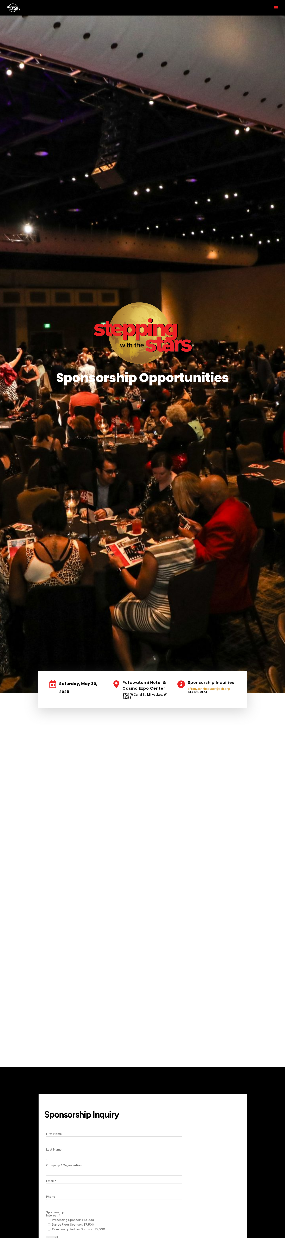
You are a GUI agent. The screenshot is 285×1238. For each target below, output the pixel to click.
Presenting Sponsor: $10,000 (73, 1220)
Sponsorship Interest (55, 1213)
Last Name (53, 1149)
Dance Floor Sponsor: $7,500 (73, 1224)
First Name (54, 1134)
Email (50, 1181)
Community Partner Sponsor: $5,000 (78, 1229)
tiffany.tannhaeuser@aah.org (209, 689)
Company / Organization (64, 1165)
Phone (50, 1196)
